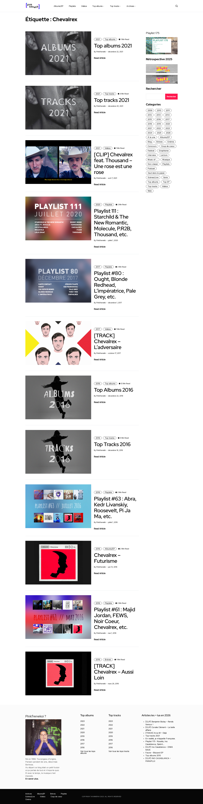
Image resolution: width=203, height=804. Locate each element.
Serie (165, 177)
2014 (167, 115)
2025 (159, 133)
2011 (168, 110)
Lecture (164, 155)
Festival (151, 150)
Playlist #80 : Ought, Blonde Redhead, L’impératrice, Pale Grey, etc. (115, 285)
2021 (98, 39)
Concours (152, 146)
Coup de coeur (168, 146)
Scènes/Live (153, 177)
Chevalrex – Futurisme (107, 558)
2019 (159, 124)
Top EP (166, 182)
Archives (130, 6)
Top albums (97, 6)
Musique (166, 159)
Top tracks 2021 (111, 100)
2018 (150, 124)
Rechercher (153, 88)
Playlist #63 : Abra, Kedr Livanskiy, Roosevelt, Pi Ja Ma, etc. (115, 507)
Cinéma (170, 142)
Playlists (72, 6)
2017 (98, 267)
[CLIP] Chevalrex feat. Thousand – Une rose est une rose (113, 163)
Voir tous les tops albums (87, 752)
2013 (158, 115)
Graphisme (164, 150)
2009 (150, 110)
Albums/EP (58, 6)
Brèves (108, 659)
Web (150, 191)
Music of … (153, 159)
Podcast (151, 168)
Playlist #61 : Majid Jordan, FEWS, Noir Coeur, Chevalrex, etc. (114, 618)
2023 (168, 128)
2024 (150, 133)
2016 (98, 383)
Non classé (153, 164)
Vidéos (84, 6)
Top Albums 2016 (113, 389)
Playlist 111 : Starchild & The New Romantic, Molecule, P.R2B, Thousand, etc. (112, 222)
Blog (150, 142)
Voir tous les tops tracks (119, 751)
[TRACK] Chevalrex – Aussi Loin (114, 671)
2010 (159, 110)
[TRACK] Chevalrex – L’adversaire (107, 341)
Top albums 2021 (113, 45)
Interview (152, 155)
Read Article (99, 58)
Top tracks (114, 6)
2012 (150, 115)
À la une (151, 137)
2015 (150, 119)
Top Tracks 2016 (112, 444)
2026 (168, 133)
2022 (158, 128)
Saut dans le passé (156, 173)
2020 (98, 204)
